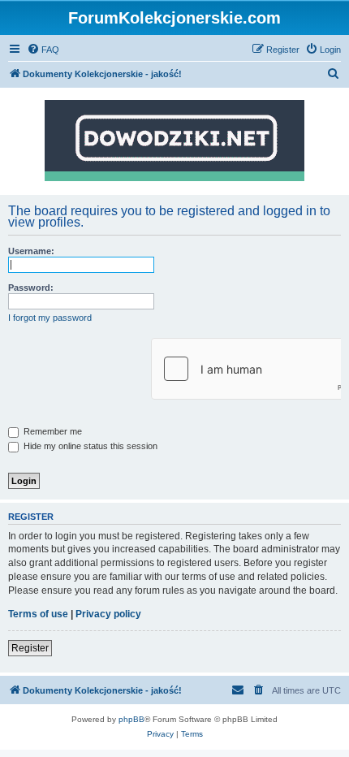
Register (30, 648)
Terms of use (38, 614)
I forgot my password (50, 317)
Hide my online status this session (89, 446)
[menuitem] (43, 49)
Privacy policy (108, 614)
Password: (31, 287)
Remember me (51, 431)
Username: (31, 251)
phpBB (131, 719)
